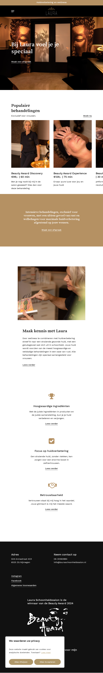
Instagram (16, 576)
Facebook (16, 580)
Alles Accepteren (47, 662)
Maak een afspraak (21, 61)
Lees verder (29, 365)
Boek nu (87, 116)
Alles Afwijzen (20, 662)
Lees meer (46, 652)
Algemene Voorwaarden (23, 585)
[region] (34, 652)
